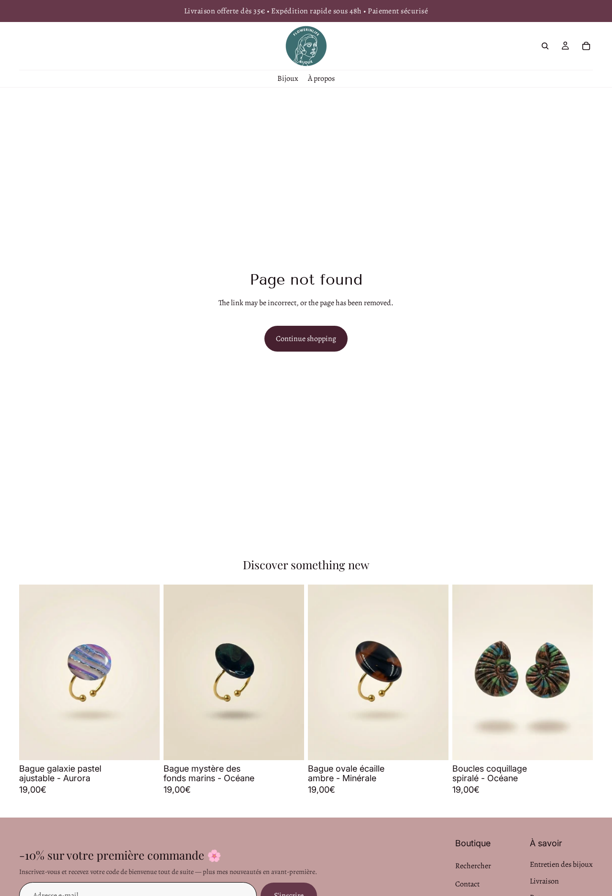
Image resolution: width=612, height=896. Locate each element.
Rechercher (473, 866)
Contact (467, 883)
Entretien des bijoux (561, 864)
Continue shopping (306, 338)
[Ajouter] (144, 745)
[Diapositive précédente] (33, 672)
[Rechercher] (545, 45)
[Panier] (586, 45)
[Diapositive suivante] (145, 672)
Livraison (544, 880)
